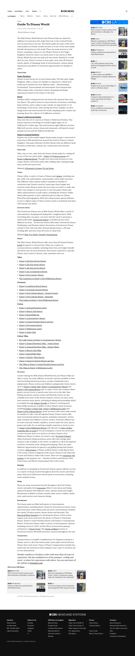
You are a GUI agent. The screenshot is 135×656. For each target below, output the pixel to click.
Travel (19, 21)
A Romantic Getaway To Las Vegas (39, 168)
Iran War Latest (11, 625)
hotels (19, 245)
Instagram (30, 628)
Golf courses (30, 450)
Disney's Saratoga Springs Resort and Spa (36, 361)
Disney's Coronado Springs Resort (33, 290)
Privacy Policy (93, 623)
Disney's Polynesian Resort (30, 325)
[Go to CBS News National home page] (67, 11)
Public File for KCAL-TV (76, 625)
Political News (11, 623)
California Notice (94, 625)
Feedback (113, 633)
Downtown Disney (41, 220)
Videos (45, 16)
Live (27, 11)
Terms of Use (93, 631)
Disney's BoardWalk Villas (30, 354)
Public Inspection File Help (77, 628)
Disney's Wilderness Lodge (30, 329)
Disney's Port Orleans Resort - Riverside (36, 297)
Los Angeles (12, 16)
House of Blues (51, 529)
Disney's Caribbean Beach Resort (33, 286)
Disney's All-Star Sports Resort (32, 268)
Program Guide (53, 625)
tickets (59, 176)
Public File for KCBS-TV (76, 623)
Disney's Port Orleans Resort (29, 411)
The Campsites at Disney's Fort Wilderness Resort (40, 278)
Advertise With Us (54, 631)
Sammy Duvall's (40, 403)
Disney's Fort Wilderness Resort (33, 428)
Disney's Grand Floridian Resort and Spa (36, 322)
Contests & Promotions (55, 628)
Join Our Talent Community (118, 628)
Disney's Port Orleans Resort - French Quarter (38, 293)
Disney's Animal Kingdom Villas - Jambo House (39, 343)
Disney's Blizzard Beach (27, 159)
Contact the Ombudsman (118, 636)
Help (111, 631)
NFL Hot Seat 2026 (13, 628)
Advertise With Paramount (118, 625)
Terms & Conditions (54, 633)
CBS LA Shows (63, 16)
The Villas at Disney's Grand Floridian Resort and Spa (41, 364)
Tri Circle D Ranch (63, 436)
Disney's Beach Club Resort (31, 311)
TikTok (29, 631)
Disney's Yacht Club (27, 332)
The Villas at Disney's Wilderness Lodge (36, 368)
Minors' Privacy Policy (96, 633)
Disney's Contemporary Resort (32, 318)
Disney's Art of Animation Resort (33, 271)
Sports (38, 16)
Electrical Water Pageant (27, 515)
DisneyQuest (35, 529)
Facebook (30, 625)
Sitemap (50, 636)
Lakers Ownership (12, 631)
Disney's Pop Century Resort (31, 275)
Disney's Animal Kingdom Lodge (33, 308)
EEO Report (72, 633)
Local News (19, 11)
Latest (10, 11)
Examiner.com (36, 563)
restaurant (41, 488)
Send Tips (53, 16)
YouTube (30, 623)
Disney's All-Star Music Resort (32, 264)
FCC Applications (74, 631)
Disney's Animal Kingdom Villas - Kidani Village (39, 347)
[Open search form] (126, 11)
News (22, 16)
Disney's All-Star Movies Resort (32, 261)
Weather (30, 16)
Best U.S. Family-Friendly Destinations (41, 234)
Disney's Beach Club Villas (30, 350)
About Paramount (115, 623)
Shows (34, 11)
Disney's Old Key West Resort (31, 357)
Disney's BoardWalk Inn (29, 315)
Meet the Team (53, 623)
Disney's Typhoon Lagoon (55, 156)
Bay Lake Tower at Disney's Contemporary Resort (40, 340)
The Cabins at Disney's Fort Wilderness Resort (38, 300)
